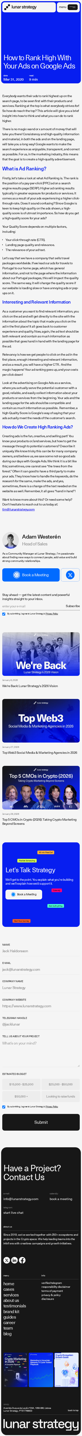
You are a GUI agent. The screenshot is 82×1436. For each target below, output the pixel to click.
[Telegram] (70, 575)
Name (6, 945)
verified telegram (51, 1283)
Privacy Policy (52, 613)
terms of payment (52, 1291)
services (11, 1295)
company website (14, 1000)
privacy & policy (50, 1295)
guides (9, 1317)
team (8, 1328)
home (8, 1284)
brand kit (11, 1311)
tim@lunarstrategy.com (18, 509)
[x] (6, 1260)
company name (12, 981)
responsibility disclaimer (55, 1286)
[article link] (41, 654)
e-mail (6, 963)
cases (8, 1289)
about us (11, 1300)
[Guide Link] (15, 1370)
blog (7, 1334)
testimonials (14, 1306)
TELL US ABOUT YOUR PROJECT (21, 1036)
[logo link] (20, 7)
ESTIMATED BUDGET (14, 1074)
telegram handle (14, 1018)
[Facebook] (22, 1260)
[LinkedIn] (14, 1260)
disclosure (47, 1299)
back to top (73, 1410)
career (9, 1322)
